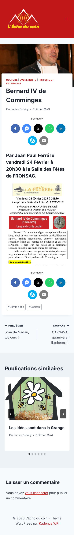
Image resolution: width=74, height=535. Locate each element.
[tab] (29, 454)
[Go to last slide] (11, 413)
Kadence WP (48, 523)
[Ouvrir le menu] (65, 19)
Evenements (28, 79)
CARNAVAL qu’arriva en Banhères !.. (60, 334)
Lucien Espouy (20, 109)
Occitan (34, 306)
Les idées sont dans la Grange (37, 427)
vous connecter (36, 493)
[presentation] (37, 398)
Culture (11, 79)
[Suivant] (63, 413)
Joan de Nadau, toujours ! (17, 331)
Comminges (16, 306)
